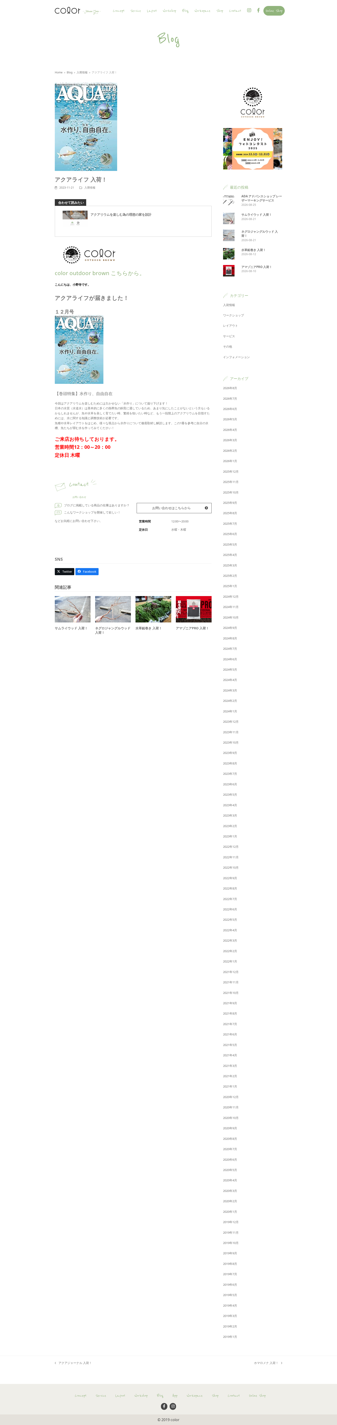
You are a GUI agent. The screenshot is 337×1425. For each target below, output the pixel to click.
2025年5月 (230, 544)
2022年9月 (230, 878)
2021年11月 (231, 982)
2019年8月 (230, 1264)
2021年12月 (231, 972)
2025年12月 (231, 471)
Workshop (141, 1395)
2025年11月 (231, 482)
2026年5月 (230, 419)
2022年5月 (230, 919)
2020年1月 (230, 1212)
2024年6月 (230, 659)
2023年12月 (231, 721)
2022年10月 (231, 867)
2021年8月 (230, 1013)
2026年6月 (230, 409)
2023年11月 (231, 732)
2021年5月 (230, 1045)
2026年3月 (230, 440)
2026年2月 (230, 451)
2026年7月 (230, 398)
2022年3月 (230, 940)
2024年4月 (230, 680)
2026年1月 (230, 461)
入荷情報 (89, 188)
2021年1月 (230, 1086)
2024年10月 (231, 617)
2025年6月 (230, 534)
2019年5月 (230, 1295)
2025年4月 (230, 555)
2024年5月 (230, 669)
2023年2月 (230, 826)
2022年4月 (230, 930)
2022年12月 (231, 847)
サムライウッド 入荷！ (71, 628)
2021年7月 (230, 1024)
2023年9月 (230, 753)
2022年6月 (230, 909)
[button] (64, 571)
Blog (160, 1395)
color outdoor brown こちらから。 (100, 273)
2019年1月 (230, 1337)
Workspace (195, 1395)
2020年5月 (230, 1170)
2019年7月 (230, 1274)
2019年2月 (230, 1326)
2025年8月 (230, 513)
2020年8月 (230, 1139)
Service (101, 1395)
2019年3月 (230, 1316)
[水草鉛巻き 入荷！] (153, 609)
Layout (120, 1395)
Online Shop (257, 1395)
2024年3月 (230, 690)
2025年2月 (230, 576)
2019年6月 (230, 1285)
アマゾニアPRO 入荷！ (192, 628)
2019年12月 (231, 1222)
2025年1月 (230, 586)
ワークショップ (233, 315)
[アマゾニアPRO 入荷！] (194, 609)
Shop (215, 1395)
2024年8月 (230, 638)
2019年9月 (230, 1253)
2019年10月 (231, 1243)
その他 (227, 346)
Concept (80, 1395)
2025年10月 (231, 492)
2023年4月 (230, 805)
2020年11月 (231, 1107)
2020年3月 (230, 1191)
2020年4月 (230, 1180)
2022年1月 (230, 961)
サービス (229, 336)
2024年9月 (230, 628)
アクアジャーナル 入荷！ (73, 1363)
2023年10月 (231, 742)
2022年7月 (230, 899)
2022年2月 (230, 951)
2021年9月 (230, 1003)
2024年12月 (231, 596)
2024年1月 (230, 711)
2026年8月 (230, 388)
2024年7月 (230, 649)
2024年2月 (230, 701)
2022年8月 (230, 888)
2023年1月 (230, 836)
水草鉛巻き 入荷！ (148, 628)
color (175, 1419)
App (174, 1395)
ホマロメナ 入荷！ (266, 1363)
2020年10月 (231, 1118)
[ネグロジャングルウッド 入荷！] (113, 609)
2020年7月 (230, 1149)
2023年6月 (230, 784)
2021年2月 (230, 1076)
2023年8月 (230, 763)
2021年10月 (231, 993)
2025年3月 (230, 565)
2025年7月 (230, 523)
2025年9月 (230, 503)
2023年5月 (230, 794)
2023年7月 (230, 774)
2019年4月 (230, 1305)
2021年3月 (230, 1066)
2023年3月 (230, 815)
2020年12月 (231, 1097)
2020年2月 (230, 1201)
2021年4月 (230, 1055)
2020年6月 (230, 1159)
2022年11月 (231, 857)
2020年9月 (230, 1128)
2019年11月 (231, 1232)
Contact (234, 1395)
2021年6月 (230, 1034)
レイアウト (230, 325)
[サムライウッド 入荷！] (73, 609)
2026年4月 (230, 430)
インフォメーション (236, 357)
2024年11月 (231, 607)
